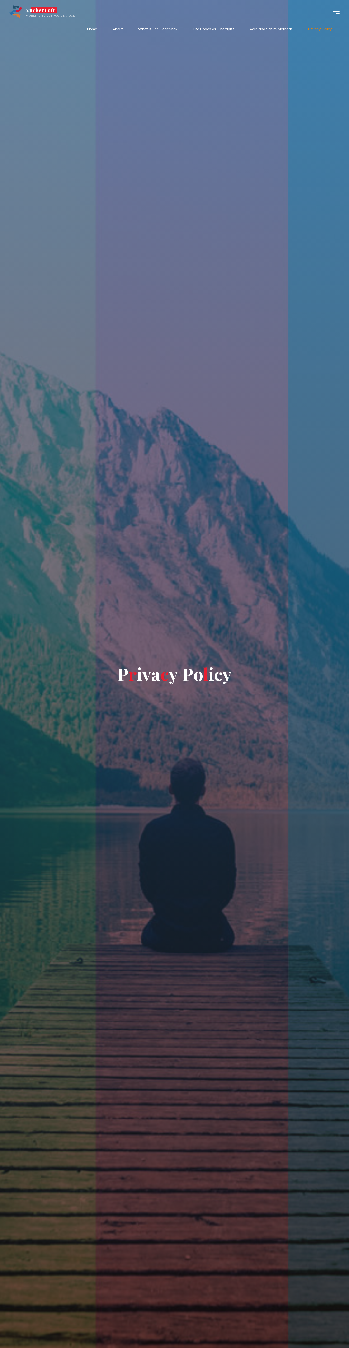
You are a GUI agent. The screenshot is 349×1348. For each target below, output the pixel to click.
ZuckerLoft (40, 10)
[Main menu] (335, 11)
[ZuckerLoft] (16, 11)
